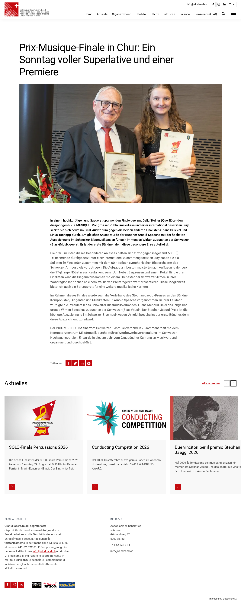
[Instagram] (218, 4)
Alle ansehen (211, 383)
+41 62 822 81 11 (121, 545)
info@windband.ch (44, 551)
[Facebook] (213, 4)
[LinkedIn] (224, 4)
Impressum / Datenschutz (222, 598)
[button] (232, 4)
